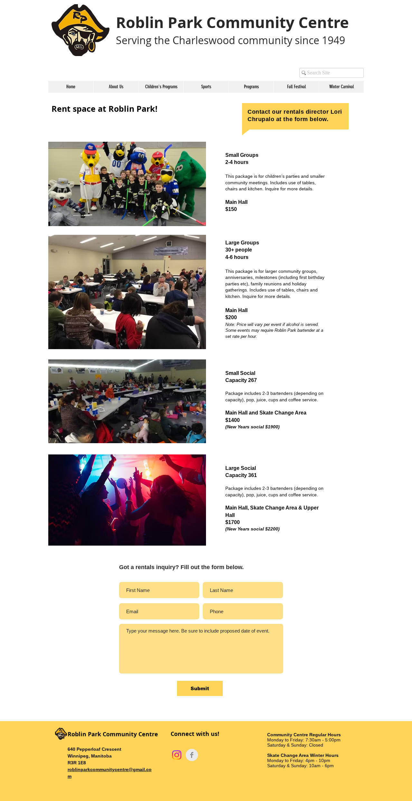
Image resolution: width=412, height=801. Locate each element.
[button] (115, 87)
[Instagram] (177, 755)
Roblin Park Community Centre (232, 22)
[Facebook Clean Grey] (192, 755)
